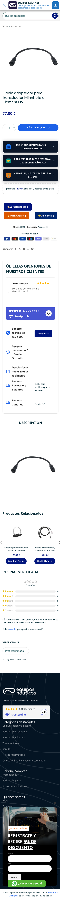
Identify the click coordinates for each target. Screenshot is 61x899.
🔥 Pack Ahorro (15, 215)
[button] (16, 561)
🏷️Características (16, 206)
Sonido (6, 749)
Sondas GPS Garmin (14, 737)
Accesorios (16, 26)
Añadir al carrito (38, 127)
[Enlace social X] (19, 249)
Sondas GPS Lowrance (15, 731)
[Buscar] (55, 16)
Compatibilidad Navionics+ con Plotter (24, 760)
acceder (13, 629)
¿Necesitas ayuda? (30, 883)
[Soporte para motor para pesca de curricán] (16, 533)
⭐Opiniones (45, 215)
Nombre (10, 853)
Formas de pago (12, 780)
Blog (5, 800)
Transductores (11, 743)
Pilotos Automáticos (14, 754)
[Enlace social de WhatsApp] (28, 249)
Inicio (5, 26)
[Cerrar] (55, 803)
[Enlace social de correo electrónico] (24, 249)
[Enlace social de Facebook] (15, 249)
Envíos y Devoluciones (15, 786)
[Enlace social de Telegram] (32, 249)
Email (9, 863)
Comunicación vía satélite (17, 725)
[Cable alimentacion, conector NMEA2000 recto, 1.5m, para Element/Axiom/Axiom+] (45, 533)
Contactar (43, 333)
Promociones (10, 774)
